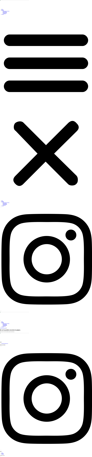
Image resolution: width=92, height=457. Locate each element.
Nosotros (2, 201)
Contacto (2, 14)
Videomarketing (5, 204)
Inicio (2, 9)
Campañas (4, 13)
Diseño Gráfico (5, 203)
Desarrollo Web (5, 12)
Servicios (2, 10)
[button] (46, 107)
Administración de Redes (6, 202)
